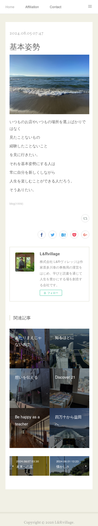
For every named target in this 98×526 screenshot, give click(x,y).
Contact (55, 6)
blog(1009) (16, 204)
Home (9, 6)
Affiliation (32, 6)
